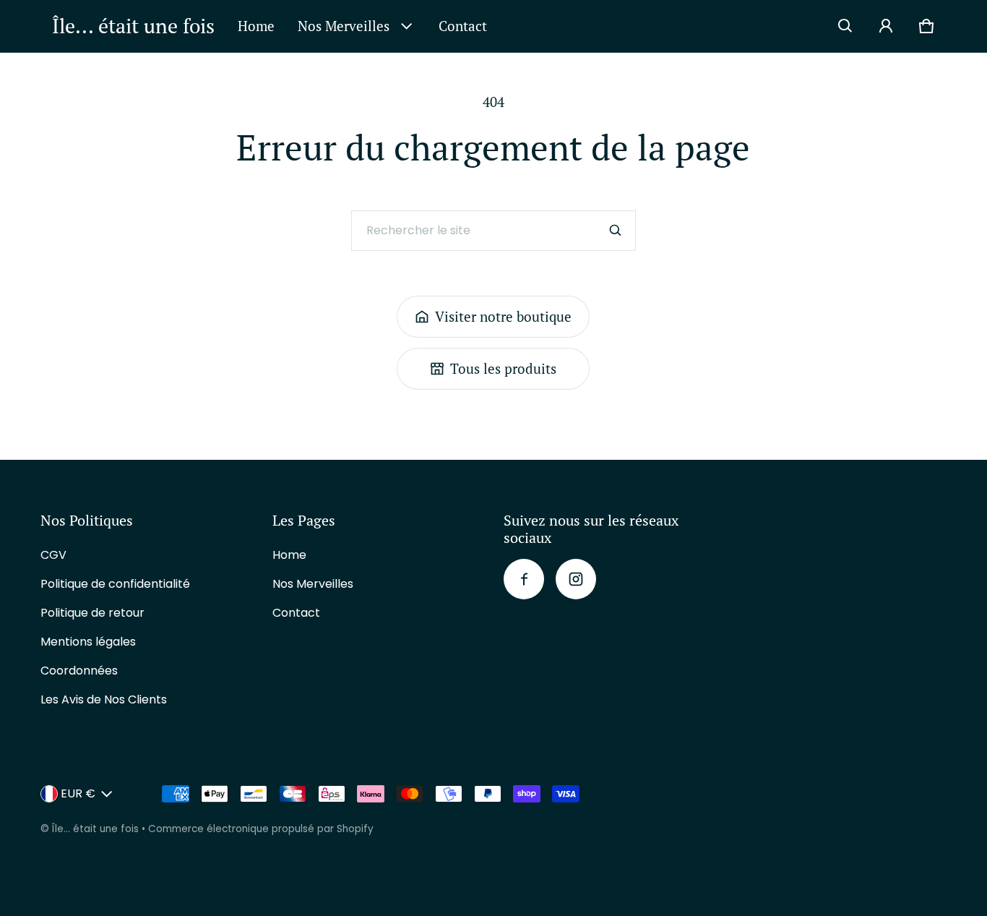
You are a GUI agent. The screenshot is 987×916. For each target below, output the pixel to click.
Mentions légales (88, 641)
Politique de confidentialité (115, 583)
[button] (845, 26)
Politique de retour (92, 612)
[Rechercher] (615, 230)
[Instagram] (576, 579)
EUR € (78, 793)
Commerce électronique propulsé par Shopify (261, 829)
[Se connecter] (886, 26)
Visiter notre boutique (503, 316)
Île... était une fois (95, 829)
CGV (53, 555)
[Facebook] (524, 579)
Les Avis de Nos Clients (103, 699)
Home (256, 26)
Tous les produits (503, 368)
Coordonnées (79, 670)
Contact (463, 26)
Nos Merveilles (343, 26)
